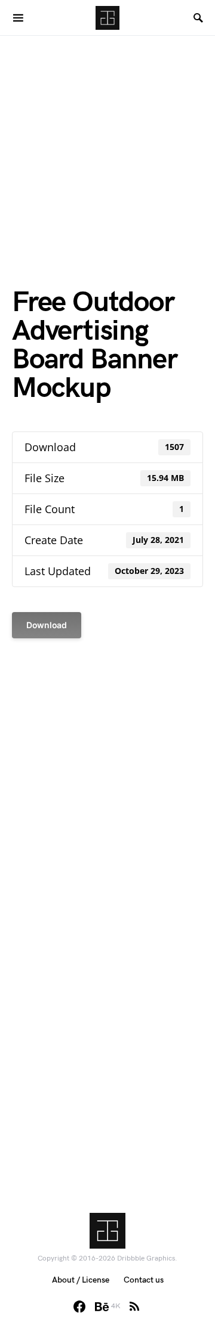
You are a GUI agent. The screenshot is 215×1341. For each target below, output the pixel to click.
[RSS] (134, 1306)
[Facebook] (79, 1306)
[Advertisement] (107, 143)
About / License (80, 1280)
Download (46, 625)
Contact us (144, 1280)
